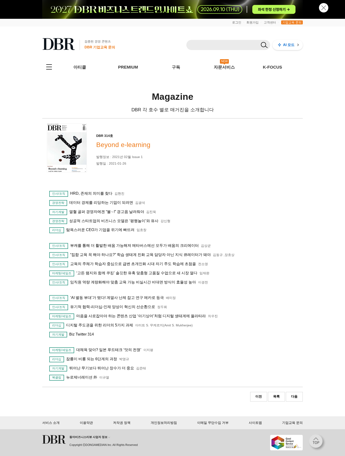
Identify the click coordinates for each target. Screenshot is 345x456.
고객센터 (270, 22)
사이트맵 (255, 423)
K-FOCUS (272, 67)
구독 (176, 67)
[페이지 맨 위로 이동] (317, 442)
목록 (276, 396)
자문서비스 (224, 67)
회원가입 (252, 22)
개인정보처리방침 (164, 423)
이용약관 (86, 423)
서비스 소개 (51, 423)
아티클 (79, 67)
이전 (258, 396)
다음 (294, 396)
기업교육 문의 (292, 22)
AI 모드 (289, 45)
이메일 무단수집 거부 (213, 423)
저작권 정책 (121, 423)
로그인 (236, 22)
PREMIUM (128, 67)
